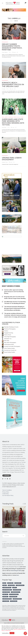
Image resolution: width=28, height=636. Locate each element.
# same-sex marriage (7, 598)
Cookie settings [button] (5, 633)
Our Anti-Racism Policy (7, 495)
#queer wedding (13, 596)
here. (17, 575)
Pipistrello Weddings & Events (11, 327)
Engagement (5, 80)
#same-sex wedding (17, 598)
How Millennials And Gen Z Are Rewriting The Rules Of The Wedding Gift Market (15, 302)
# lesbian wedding (20, 585)
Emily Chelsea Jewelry (9, 348)
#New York (5, 594)
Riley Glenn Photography (10, 342)
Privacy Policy (5, 492)
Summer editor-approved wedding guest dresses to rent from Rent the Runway (14, 291)
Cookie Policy (5, 493)
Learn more (6, 475)
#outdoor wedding (14, 594)
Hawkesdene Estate (9, 344)
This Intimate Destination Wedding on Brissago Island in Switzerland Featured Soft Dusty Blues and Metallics (14, 308)
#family (4, 585)
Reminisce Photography (10, 329)
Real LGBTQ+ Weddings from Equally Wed (12, 117)
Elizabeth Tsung (4, 162)
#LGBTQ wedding (17, 589)
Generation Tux (7, 338)
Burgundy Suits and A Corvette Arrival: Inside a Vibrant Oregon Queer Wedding (14, 297)
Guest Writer (4, 127)
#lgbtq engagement (7, 589)
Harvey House (7, 334)
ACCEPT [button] (12, 633)
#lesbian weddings (6, 587)
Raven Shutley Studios (9, 352)
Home (11, 20)
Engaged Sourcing (8, 332)
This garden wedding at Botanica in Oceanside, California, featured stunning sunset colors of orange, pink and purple (15, 315)
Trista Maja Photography (10, 336)
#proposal (5, 596)
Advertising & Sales (16, 570)
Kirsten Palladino (5, 52)
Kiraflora (6, 331)
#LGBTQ (14, 587)
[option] (14, 517)
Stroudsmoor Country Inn (10, 350)
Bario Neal (6, 340)
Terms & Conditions (7, 490)
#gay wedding (11, 585)
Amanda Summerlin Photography (12, 346)
